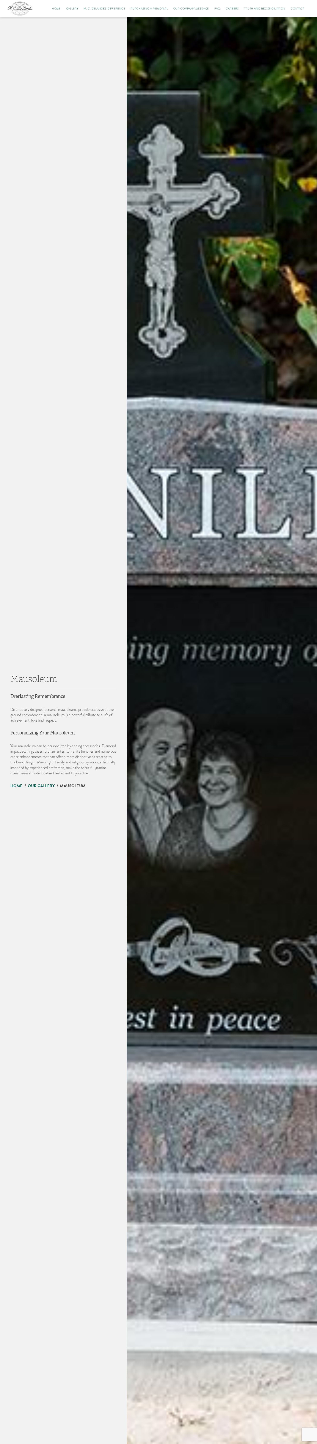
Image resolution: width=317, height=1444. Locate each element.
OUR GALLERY (41, 786)
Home (16, 786)
